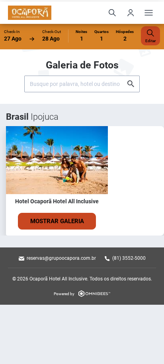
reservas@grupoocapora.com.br (61, 258)
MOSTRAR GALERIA (57, 221)
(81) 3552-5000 (129, 258)
